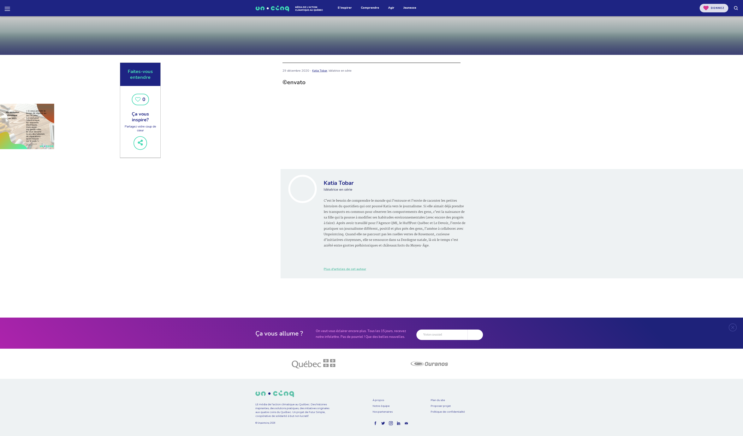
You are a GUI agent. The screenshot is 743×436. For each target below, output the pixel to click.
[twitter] (383, 423)
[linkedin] (398, 423)
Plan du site (438, 400)
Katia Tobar (319, 71)
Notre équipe (381, 405)
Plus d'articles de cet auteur (345, 269)
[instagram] (391, 423)
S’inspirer (345, 8)
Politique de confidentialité (448, 411)
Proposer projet (441, 405)
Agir (391, 8)
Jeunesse (409, 8)
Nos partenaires (383, 411)
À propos (378, 400)
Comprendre (370, 8)
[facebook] (375, 423)
